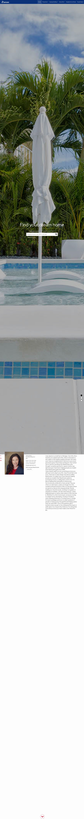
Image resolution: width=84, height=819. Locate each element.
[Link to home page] (6, 2)
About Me (62, 2)
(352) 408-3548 (32, 460)
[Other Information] (81, 400)
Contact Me (29, 469)
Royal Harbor (80, 2)
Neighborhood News (71, 2)
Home (39, 2)
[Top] (81, 395)
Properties (45, 2)
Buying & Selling (54, 2)
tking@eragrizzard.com (31, 465)
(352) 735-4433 (32, 462)
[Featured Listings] (81, 398)
